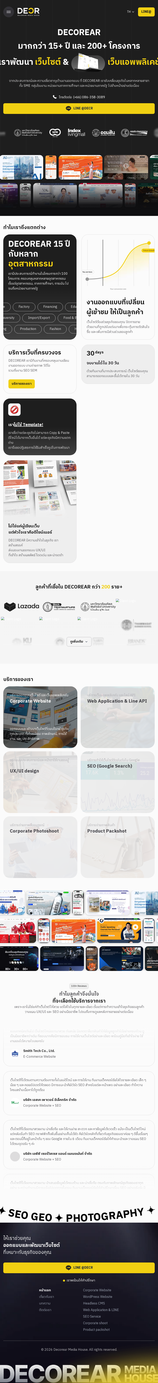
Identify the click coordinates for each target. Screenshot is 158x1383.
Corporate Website (97, 1290)
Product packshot (96, 1329)
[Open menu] (8, 12)
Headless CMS (94, 1303)
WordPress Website (97, 1297)
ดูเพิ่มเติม (76, 641)
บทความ (44, 1303)
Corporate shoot (95, 1323)
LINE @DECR (83, 108)
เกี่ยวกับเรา (46, 1297)
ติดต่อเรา (45, 1310)
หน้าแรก (45, 1290)
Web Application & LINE (101, 1310)
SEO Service (92, 1316)
